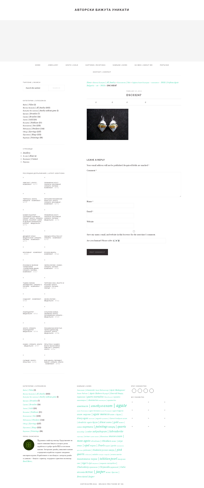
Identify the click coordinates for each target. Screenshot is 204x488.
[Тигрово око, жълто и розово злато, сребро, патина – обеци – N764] (54, 277)
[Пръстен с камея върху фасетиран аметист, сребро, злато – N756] (54, 338)
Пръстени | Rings (30, 135)
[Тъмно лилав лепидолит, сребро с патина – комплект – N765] (33, 277)
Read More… (28, 461)
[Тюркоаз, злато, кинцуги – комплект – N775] (33, 193)
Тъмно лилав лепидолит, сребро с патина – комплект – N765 (32, 285)
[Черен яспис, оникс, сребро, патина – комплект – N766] (54, 259)
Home (89, 82)
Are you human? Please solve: (100, 241)
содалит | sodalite (91, 454)
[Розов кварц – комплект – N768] (54, 246)
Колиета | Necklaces (30, 123)
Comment (92, 170)
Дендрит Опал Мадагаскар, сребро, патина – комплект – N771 (32, 238)
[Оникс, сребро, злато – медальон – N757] (33, 338)
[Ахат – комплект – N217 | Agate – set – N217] (138, 426)
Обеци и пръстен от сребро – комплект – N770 (53, 237)
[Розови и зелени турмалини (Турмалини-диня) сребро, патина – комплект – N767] (33, 259)
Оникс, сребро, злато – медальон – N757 (32, 345)
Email (90, 211)
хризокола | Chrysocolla (99, 467)
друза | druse (98, 422)
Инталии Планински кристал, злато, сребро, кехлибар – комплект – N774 (53, 201)
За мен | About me (29, 156)
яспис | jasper (95, 472)
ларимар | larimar (83, 436)
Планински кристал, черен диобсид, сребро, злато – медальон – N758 (53, 330)
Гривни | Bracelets (30, 117)
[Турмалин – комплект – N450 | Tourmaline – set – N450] (155, 426)
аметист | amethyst (90, 406)
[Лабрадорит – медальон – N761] (33, 306)
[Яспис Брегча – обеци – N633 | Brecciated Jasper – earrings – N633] (171, 410)
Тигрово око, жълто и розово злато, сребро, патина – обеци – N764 (54, 285)
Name (90, 201)
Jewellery (26, 153)
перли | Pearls (97, 445)
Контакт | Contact (30, 159)
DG (122, 484)
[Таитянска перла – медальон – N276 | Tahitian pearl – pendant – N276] (155, 401)
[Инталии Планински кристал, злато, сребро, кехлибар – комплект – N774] (54, 193)
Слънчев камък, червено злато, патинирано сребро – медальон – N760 (54, 314)
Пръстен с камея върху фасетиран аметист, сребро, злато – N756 (52, 346)
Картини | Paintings (31, 138)
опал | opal (83, 445)
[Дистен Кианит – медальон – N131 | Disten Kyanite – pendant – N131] (138, 410)
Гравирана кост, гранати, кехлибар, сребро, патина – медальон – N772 (52, 217)
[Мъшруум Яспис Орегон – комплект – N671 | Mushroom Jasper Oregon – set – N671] (171, 426)
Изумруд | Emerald (109, 393)
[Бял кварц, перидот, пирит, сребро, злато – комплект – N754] (54, 355)
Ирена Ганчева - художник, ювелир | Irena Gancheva (102, 40)
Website (90, 222)
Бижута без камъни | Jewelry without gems (39, 111)
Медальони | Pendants (31, 129)
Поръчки (26, 162)
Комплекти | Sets (123, 82)
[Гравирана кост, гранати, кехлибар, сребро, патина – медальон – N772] (54, 209)
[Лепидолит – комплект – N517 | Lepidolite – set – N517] (155, 410)
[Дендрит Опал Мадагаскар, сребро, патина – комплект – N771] (33, 230)
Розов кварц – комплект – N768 (51, 253)
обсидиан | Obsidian (101, 441)
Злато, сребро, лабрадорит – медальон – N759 (30, 329)
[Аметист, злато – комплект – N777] (33, 177)
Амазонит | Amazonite (86, 390)
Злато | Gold (28, 120)
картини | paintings (95, 426)
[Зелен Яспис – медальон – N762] (54, 293)
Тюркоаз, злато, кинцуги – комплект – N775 (32, 200)
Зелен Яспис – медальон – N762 (51, 300)
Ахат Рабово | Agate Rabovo (89, 393)
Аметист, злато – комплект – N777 (30, 183)
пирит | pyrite (110, 446)
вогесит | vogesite (95, 418)
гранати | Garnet (108, 418)
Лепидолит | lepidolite (112, 397)
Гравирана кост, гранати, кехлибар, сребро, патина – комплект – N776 (52, 185)
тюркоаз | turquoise (99, 463)
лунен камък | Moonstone (99, 436)
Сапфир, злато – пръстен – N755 (30, 361)
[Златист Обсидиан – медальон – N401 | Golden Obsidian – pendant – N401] (138, 418)
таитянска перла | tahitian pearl (97, 458)
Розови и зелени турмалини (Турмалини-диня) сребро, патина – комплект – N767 (31, 268)
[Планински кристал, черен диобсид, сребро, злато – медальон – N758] (54, 322)
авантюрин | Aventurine (87, 400)
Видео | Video (28, 105)
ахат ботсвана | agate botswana (89, 411)
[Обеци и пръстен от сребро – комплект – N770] (54, 230)
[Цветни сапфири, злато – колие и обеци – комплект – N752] (155, 418)
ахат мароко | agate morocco (93, 414)
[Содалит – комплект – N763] (33, 293)
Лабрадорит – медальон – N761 (30, 312)
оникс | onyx (117, 441)
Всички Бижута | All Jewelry (104, 82)
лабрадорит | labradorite (107, 431)
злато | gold (112, 422)
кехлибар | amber (84, 431)
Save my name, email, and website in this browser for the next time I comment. (121, 235)
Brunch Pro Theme (108, 484)
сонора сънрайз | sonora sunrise (110, 454)
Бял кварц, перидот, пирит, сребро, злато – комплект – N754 (53, 362)
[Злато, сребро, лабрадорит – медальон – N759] (33, 322)
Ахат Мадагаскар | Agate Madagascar (110, 390)
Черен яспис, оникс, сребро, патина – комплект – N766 (53, 266)
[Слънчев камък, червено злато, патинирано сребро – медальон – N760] (54, 306)
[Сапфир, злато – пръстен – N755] (33, 355)
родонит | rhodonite (92, 450)
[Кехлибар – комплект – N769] (33, 246)
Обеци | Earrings (29, 132)
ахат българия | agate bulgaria (112, 411)
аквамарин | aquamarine (107, 400)
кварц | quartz (117, 426)
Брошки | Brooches (30, 114)
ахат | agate (115, 405)
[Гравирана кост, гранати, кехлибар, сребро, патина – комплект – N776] (54, 177)
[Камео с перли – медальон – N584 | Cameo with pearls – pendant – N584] (171, 401)
